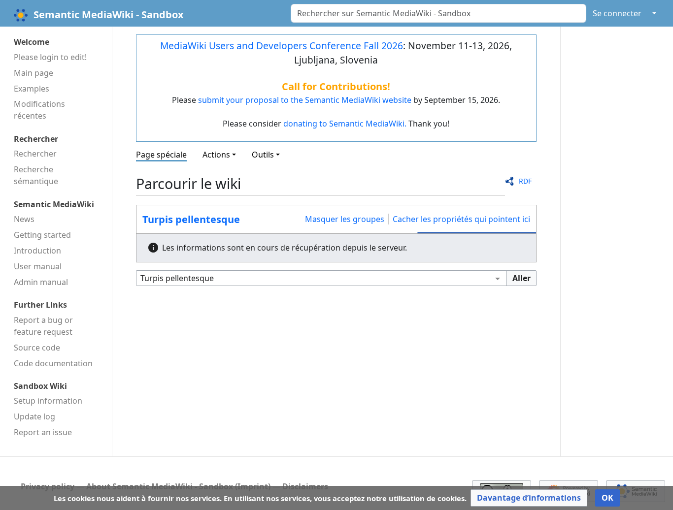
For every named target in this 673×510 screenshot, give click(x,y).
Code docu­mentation (53, 363)
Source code (37, 347)
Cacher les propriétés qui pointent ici (461, 219)
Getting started (42, 234)
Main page (33, 72)
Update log (34, 416)
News (24, 219)
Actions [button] (216, 154)
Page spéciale (161, 154)
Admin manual (41, 282)
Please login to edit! (50, 57)
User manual (38, 266)
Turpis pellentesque (191, 219)
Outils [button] (263, 154)
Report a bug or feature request (43, 326)
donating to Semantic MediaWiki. (344, 123)
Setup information (48, 400)
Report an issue (43, 432)
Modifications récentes (39, 109)
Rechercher (35, 153)
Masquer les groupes (344, 219)
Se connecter (617, 13)
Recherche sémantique (36, 175)
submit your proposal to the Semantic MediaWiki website (304, 100)
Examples (31, 88)
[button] (529, 498)
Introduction (37, 250)
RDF (525, 181)
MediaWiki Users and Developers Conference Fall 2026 (281, 45)
